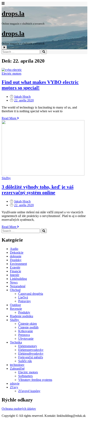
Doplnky (16, 260)
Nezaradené (17, 286)
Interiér (14, 275)
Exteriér (15, 267)
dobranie (15, 256)
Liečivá (23, 297)
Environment (18, 263)
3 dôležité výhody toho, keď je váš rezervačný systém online (37, 189)
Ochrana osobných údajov (19, 408)
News (14, 282)
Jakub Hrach (22, 96)
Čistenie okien (27, 323)
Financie (15, 271)
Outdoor (15, 305)
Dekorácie (16, 252)
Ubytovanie (26, 338)
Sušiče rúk (25, 361)
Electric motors (11, 73)
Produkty (24, 312)
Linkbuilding (18, 278)
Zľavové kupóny (29, 391)
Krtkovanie (25, 331)
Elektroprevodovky (30, 350)
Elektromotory (27, 346)
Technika (16, 342)
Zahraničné (17, 368)
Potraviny (24, 301)
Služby (6, 178)
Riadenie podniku (21, 316)
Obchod (15, 290)
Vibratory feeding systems (35, 379)
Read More (10, 118)
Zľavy (14, 387)
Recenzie (16, 308)
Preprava (24, 335)
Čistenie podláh (28, 327)
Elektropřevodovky (30, 353)
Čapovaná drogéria (30, 293)
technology (17, 365)
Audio (14, 249)
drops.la (13, 13)
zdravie (14, 383)
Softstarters (25, 376)
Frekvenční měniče (30, 357)
